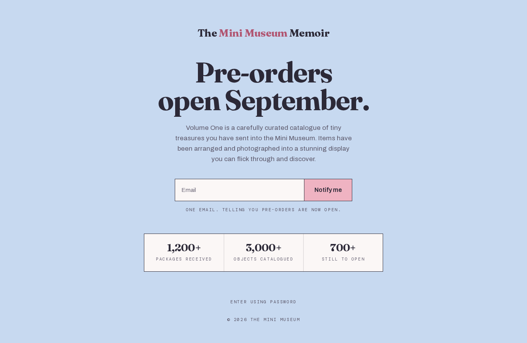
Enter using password (263, 301)
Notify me (328, 190)
